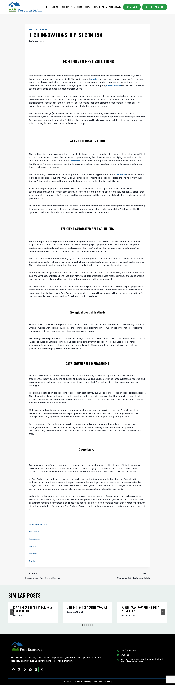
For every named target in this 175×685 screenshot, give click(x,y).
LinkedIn (33, 546)
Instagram (34, 539)
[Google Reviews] (24, 669)
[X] (41, 669)
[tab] (82, 625)
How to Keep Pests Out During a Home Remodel (32, 609)
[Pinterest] (36, 669)
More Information (38, 524)
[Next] (163, 612)
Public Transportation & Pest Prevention (140, 609)
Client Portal (154, 7)
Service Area (100, 7)
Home (47, 7)
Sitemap (87, 682)
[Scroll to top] (168, 674)
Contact (131, 7)
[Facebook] (13, 669)
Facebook (34, 531)
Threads (33, 553)
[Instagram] (19, 669)
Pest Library (115, 7)
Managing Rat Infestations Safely (133, 576)
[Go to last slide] (12, 612)
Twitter (32, 561)
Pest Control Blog (38, 29)
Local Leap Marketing (102, 682)
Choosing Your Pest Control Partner (43, 576)
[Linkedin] (30, 669)
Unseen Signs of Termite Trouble (87, 607)
